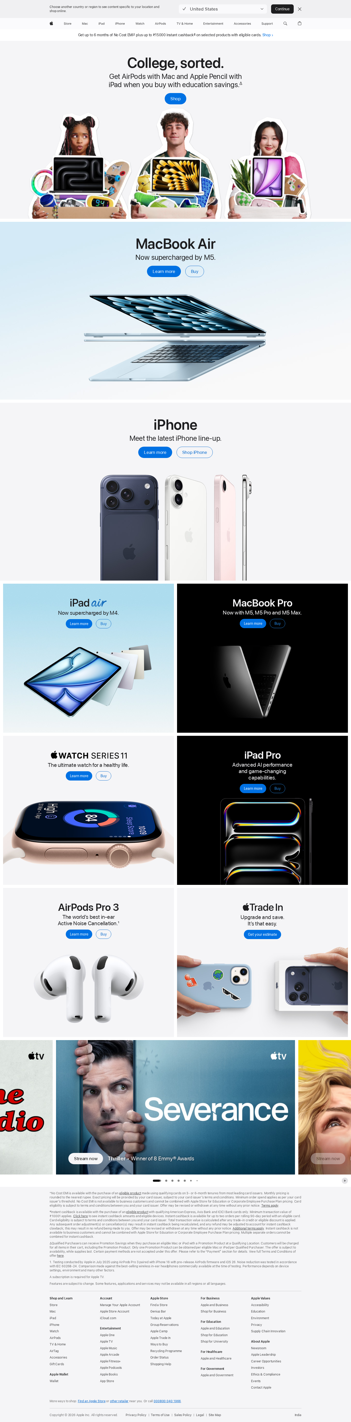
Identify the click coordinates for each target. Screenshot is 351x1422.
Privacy (256, 1325)
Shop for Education (214, 1335)
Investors (257, 1368)
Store (53, 1305)
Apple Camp (159, 1331)
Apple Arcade (109, 1354)
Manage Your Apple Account (120, 1305)
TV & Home (58, 1344)
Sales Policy (183, 1415)
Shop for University (214, 1341)
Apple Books (109, 1374)
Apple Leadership (263, 1354)
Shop (266, 35)
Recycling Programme (166, 1351)
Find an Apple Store (92, 1401)
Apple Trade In (160, 1338)
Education (258, 1311)
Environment (260, 1318)
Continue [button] (282, 9)
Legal (200, 1415)
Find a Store (159, 1305)
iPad (53, 1318)
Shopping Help (160, 1364)
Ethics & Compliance (265, 1374)
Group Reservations (164, 1325)
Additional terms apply (248, 1228)
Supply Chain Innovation (268, 1331)
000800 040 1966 (167, 1401)
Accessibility (260, 1305)
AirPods (55, 1338)
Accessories (58, 1357)
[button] (223, 9)
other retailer (119, 1401)
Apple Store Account (114, 1311)
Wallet (54, 1381)
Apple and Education (215, 1328)
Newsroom (258, 1348)
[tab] (166, 1181)
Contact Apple (261, 1387)
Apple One (107, 1335)
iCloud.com (108, 1318)
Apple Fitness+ (110, 1361)
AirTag (54, 1351)
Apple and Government (217, 1375)
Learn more (164, 271)
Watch (54, 1331)
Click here (80, 1216)
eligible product (130, 1193)
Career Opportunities (266, 1361)
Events (256, 1381)
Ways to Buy (159, 1344)
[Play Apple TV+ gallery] (345, 1181)
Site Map (215, 1415)
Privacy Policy (136, 1415)
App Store (107, 1381)
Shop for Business (213, 1311)
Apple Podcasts (111, 1368)
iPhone (54, 1325)
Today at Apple (160, 1318)
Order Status (159, 1357)
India (298, 1415)
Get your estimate (262, 934)
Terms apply (270, 1205)
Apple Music (108, 1348)
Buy (194, 271)
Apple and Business (214, 1305)
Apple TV (106, 1341)
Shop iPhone (194, 452)
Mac (53, 1311)
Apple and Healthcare (216, 1358)
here (60, 1256)
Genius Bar (158, 1311)
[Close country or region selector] (299, 9)
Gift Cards (57, 1364)
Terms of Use (160, 1415)
